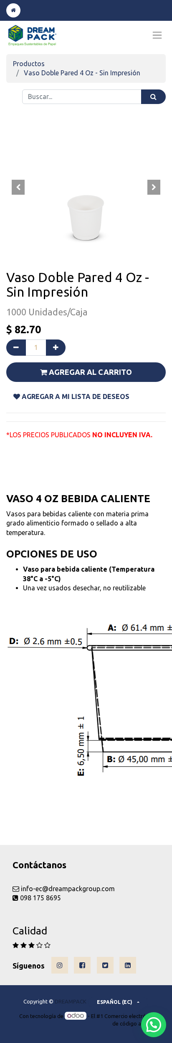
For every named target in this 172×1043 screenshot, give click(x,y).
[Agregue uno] (56, 347)
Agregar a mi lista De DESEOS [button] (74, 396)
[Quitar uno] (16, 347)
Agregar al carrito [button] (89, 372)
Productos (29, 63)
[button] (18, 187)
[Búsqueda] (153, 96)
